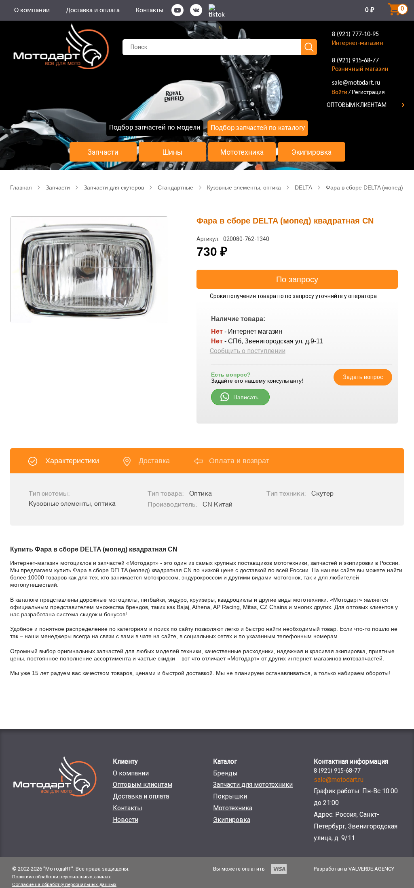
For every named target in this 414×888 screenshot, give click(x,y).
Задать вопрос (363, 377)
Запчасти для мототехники (253, 784)
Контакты (149, 10)
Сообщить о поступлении (247, 351)
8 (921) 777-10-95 (355, 34)
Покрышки (230, 796)
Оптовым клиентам (142, 784)
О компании (32, 10)
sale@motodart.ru (356, 83)
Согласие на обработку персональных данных (64, 884)
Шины (172, 152)
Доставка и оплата (93, 10)
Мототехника (242, 152)
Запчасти (102, 152)
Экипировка (311, 152)
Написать (245, 397)
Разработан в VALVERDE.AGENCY (354, 869)
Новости (125, 820)
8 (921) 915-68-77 (355, 60)
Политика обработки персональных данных (61, 876)
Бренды (225, 773)
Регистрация (368, 92)
